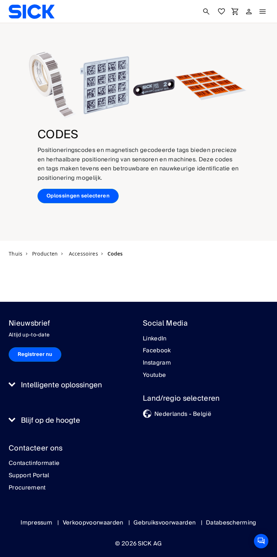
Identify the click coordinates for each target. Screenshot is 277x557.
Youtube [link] (154, 375)
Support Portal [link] (29, 475)
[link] (31, 11)
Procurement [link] (27, 488)
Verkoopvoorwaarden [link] (94, 523)
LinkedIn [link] (155, 339)
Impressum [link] (37, 523)
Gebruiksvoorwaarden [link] (165, 523)
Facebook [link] (157, 351)
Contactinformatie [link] (34, 463)
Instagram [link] (157, 363)
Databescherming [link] (231, 523)
